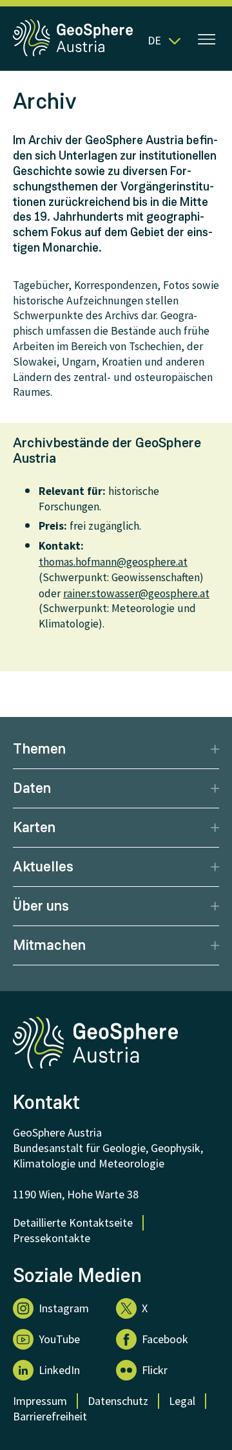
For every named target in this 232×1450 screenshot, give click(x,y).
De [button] (154, 40)
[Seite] (74, 53)
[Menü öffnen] (207, 40)
